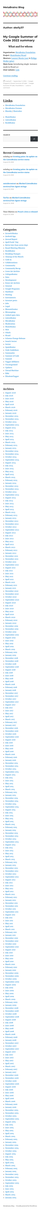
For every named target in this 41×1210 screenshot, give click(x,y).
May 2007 (9, 1061)
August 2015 (10, 775)
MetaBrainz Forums (13, 108)
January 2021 (10, 588)
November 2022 (12, 524)
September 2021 (12, 565)
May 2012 (9, 888)
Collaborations (11, 263)
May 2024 (9, 471)
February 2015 (11, 792)
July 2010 (9, 953)
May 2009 (9, 993)
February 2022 (11, 550)
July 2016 (9, 743)
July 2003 (9, 1186)
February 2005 (11, 1139)
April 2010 (9, 961)
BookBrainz (10, 123)
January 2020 (10, 623)
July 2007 (9, 1055)
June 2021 (9, 574)
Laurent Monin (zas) (20, 58)
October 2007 (10, 1046)
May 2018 (9, 678)
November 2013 (11, 836)
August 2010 (10, 950)
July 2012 (9, 883)
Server (8, 344)
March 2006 (10, 1101)
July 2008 (9, 1023)
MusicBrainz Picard (18, 55)
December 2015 (11, 763)
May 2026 (9, 401)
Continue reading (10, 76)
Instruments (10, 298)
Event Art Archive (12, 283)
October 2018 (10, 664)
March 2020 (10, 617)
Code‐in (8, 260)
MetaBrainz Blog (13, 7)
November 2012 (11, 871)
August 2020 (10, 603)
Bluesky (8, 111)
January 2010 (10, 970)
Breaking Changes (12, 254)
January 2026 (10, 413)
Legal (7, 306)
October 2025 (11, 422)
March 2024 (10, 477)
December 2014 (11, 798)
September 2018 (12, 667)
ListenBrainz (10, 120)
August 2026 (10, 393)
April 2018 (9, 681)
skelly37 (9, 81)
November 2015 (11, 766)
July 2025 (9, 431)
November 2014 (11, 801)
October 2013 (10, 839)
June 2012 (9, 886)
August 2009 (10, 985)
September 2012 (12, 877)
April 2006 (9, 1098)
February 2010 (11, 967)
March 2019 (10, 649)
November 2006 (12, 1078)
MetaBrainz (10, 321)
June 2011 (9, 921)
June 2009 (9, 991)
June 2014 (9, 816)
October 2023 (10, 492)
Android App (10, 236)
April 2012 (9, 891)
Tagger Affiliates (12, 362)
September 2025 (12, 425)
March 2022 (10, 547)
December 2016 (11, 728)
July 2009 (9, 988)
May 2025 (9, 436)
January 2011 (10, 935)
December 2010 (11, 938)
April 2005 (9, 1133)
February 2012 (11, 897)
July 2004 (9, 1157)
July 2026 (9, 396)
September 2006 (12, 1084)
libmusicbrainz (11, 309)
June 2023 (9, 504)
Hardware (9, 292)
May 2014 (9, 818)
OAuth (8, 333)
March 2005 (10, 1136)
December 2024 (11, 451)
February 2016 (11, 757)
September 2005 (12, 1119)
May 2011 (9, 923)
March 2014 (10, 824)
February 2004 (11, 1168)
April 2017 (9, 716)
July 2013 (9, 848)
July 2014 (9, 813)
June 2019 (9, 641)
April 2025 (9, 439)
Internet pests (11, 300)
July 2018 (9, 673)
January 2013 (10, 865)
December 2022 (11, 521)
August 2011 (10, 915)
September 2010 (12, 947)
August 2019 (10, 638)
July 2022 (9, 536)
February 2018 (11, 687)
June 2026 (9, 399)
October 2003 (10, 1180)
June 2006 (9, 1093)
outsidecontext (9, 183)
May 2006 (9, 1095)
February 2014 (11, 827)
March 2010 (10, 964)
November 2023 (12, 489)
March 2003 (10, 1195)
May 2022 (9, 541)
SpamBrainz (10, 347)
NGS (7, 330)
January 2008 (10, 1040)
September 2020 (12, 600)
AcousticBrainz (11, 233)
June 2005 (9, 1128)
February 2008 (11, 1037)
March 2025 (10, 442)
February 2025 (11, 445)
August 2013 (10, 845)
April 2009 (9, 996)
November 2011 (11, 906)
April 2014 (9, 821)
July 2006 (9, 1090)
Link (17, 70)
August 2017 (10, 705)
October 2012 (10, 874)
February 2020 (11, 620)
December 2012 (11, 868)
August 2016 (10, 740)
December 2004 (11, 1145)
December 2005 (11, 1110)
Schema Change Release (15, 338)
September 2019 (12, 635)
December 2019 (11, 626)
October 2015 (10, 769)
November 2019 (11, 629)
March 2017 (10, 719)
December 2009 (11, 973)
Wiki (7, 373)
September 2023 (12, 495)
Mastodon (17, 111)
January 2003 (10, 1198)
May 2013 (9, 853)
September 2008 (12, 1017)
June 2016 (9, 746)
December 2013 (11, 833)
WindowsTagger (12, 376)
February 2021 (11, 585)
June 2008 (9, 1026)
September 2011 (11, 912)
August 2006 (10, 1087)
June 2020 (9, 608)
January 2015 (10, 795)
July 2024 (9, 466)
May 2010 (9, 958)
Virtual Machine (12, 370)
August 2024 (10, 463)
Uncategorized (11, 365)
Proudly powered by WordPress (26, 1206)
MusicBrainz (19, 85)
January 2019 (10, 655)
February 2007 (11, 1069)
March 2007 (10, 1066)
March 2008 (10, 1034)
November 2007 (12, 1043)
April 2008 (9, 1031)
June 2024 (9, 469)
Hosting (8, 295)
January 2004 (10, 1171)
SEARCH (6, 135)
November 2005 (12, 1113)
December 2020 (11, 591)
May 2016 (9, 748)
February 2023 (11, 515)
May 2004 (9, 1160)
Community (10, 265)
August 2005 (10, 1122)
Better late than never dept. (16, 245)
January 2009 (10, 1005)
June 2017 (9, 711)
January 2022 (10, 553)
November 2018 (11, 661)
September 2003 (12, 1183)
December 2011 (11, 903)
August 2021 (10, 568)
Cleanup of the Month (14, 257)
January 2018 (10, 690)
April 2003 (9, 1192)
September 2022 (12, 530)
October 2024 (11, 457)
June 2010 (9, 956)
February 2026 (11, 410)
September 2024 (12, 460)
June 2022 (9, 539)
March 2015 (10, 789)
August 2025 (10, 428)
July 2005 (9, 1125)
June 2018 (9, 676)
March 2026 (10, 407)
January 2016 (10, 760)
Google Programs (12, 289)
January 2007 (10, 1072)
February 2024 (11, 480)
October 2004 (11, 1151)
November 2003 (12, 1177)
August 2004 (10, 1154)
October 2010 (10, 944)
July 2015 (9, 778)
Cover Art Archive (12, 271)
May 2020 (9, 611)
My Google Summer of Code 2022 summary (20, 38)
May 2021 (9, 576)
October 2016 (10, 734)
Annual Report (11, 239)
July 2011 (8, 918)
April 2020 (9, 614)
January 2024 (10, 483)
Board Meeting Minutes (15, 248)
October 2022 (11, 527)
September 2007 (12, 1049)
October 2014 (10, 804)
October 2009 (11, 979)
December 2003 (11, 1174)
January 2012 (10, 900)
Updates (8, 367)
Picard (12, 83)
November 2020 (12, 594)
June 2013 (9, 851)
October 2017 (10, 699)
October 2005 (11, 1116)
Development (11, 280)
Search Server (11, 341)
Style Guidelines (12, 350)
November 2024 (12, 454)
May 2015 (9, 783)
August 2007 (10, 1052)
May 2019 (9, 643)
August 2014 (10, 810)
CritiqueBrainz (11, 274)
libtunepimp (10, 312)
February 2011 (11, 932)
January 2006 (10, 1107)
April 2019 (9, 646)
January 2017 (10, 725)
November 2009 (12, 976)
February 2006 (11, 1104)
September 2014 (12, 807)
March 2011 (10, 929)
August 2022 (10, 533)
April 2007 (9, 1063)
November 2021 (11, 559)
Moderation (10, 324)
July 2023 (9, 501)
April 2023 (9, 509)
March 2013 (10, 859)
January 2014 (10, 830)
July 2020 (9, 606)
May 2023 (9, 506)
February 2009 (11, 1002)
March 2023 (10, 512)
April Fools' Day (11, 242)
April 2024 (9, 474)
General (8, 286)
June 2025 (9, 434)
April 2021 (9, 579)
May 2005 (9, 1130)
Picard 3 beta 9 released (28, 212)
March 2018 (10, 684)
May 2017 (9, 713)
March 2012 (10, 894)
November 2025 (12, 419)
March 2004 (10, 1165)
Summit (8, 359)
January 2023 (10, 518)
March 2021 (10, 582)
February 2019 (11, 652)
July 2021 (9, 571)
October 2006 (11, 1081)
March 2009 (10, 999)
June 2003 (9, 1189)
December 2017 (11, 693)
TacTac (6, 198)
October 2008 (11, 1014)
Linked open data (12, 315)
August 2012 (10, 880)
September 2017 (12, 702)
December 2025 (11, 416)
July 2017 (9, 708)
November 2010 (11, 941)
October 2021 (10, 562)
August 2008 (10, 1020)
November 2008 (12, 1011)
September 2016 (12, 737)
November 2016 (11, 731)
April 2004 (9, 1163)
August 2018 (10, 670)
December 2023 (11, 486)
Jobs (7, 303)
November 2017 (11, 696)
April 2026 (9, 404)
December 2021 (11, 556)
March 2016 (10, 754)
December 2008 (11, 1008)
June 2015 (9, 781)
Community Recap (12, 268)
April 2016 (9, 751)
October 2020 (11, 597)
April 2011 (9, 926)
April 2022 (9, 544)
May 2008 (9, 1028)
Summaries (10, 353)
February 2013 (11, 862)
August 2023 (10, 498)
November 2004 (12, 1148)
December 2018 (11, 658)
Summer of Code (21, 83)
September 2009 (12, 982)
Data (7, 277)
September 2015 (12, 772)
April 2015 (9, 786)
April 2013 (9, 856)
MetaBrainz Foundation (25, 52)
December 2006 (11, 1075)
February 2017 (11, 722)
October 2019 (10, 632)
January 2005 (10, 1142)
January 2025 (10, 448)
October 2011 (10, 909)
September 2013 (12, 842)
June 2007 (9, 1058)
